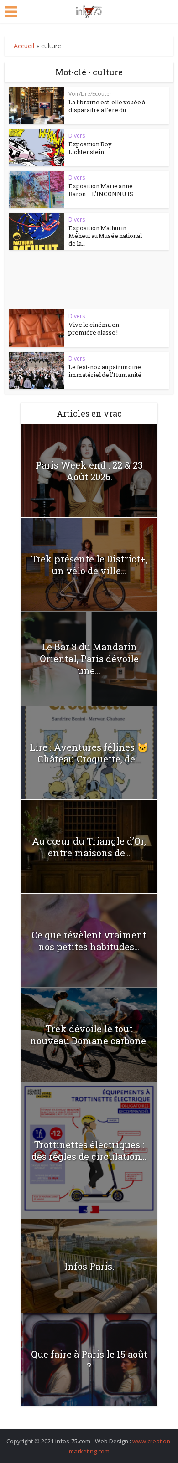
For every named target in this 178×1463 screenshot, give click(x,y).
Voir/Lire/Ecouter (90, 94)
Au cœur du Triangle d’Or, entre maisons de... (89, 847)
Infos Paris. (89, 1266)
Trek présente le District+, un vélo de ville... (89, 565)
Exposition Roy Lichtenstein (90, 148)
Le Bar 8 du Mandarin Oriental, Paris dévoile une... (89, 658)
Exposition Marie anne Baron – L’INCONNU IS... (102, 190)
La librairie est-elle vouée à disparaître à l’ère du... (106, 106)
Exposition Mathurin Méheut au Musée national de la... (105, 235)
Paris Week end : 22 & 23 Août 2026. (89, 471)
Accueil (24, 45)
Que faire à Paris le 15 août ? (89, 1360)
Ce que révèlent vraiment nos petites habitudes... (89, 941)
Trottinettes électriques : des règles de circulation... (89, 1150)
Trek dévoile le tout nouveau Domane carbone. (89, 1034)
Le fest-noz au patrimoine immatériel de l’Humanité (104, 371)
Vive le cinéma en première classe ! (93, 328)
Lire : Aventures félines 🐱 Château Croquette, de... (89, 753)
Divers (76, 135)
